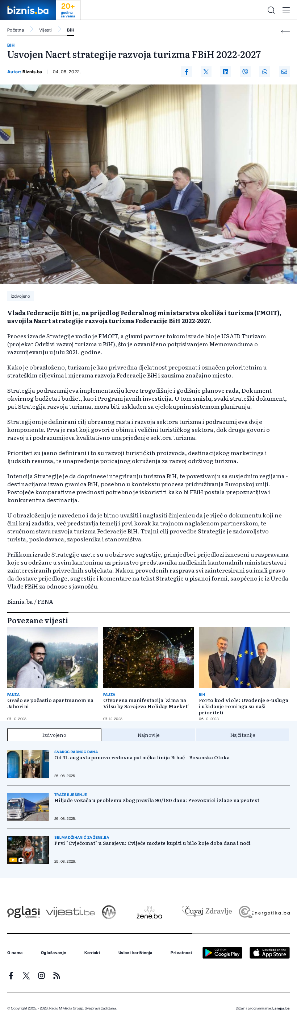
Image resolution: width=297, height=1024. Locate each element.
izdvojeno (20, 296)
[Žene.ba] (149, 912)
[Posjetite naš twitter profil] (26, 975)
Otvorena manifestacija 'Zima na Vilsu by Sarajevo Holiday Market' (146, 703)
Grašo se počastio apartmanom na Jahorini (50, 703)
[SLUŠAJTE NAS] (109, 912)
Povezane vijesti (37, 620)
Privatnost (181, 953)
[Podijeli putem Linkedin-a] (225, 71)
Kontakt (92, 953)
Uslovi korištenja (135, 953)
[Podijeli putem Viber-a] (245, 71)
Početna (15, 30)
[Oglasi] (23, 912)
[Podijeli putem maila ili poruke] (284, 71)
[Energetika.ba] (264, 912)
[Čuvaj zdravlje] (206, 912)
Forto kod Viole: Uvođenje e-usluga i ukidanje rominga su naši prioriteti (243, 706)
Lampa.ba (281, 1008)
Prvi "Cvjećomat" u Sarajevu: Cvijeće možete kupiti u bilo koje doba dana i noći (152, 843)
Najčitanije (242, 734)
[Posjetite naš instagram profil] (41, 975)
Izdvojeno (54, 734)
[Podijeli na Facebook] (186, 71)
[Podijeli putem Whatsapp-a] (264, 71)
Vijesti (45, 30)
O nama (15, 953)
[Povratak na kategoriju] (285, 32)
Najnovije (149, 734)
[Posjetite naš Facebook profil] (11, 975)
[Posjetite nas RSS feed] (56, 975)
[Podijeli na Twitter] (206, 71)
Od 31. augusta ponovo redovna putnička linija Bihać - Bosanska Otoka (142, 757)
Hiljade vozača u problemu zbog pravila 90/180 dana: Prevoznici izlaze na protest (156, 800)
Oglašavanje (53, 953)
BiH (70, 30)
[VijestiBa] (70, 912)
